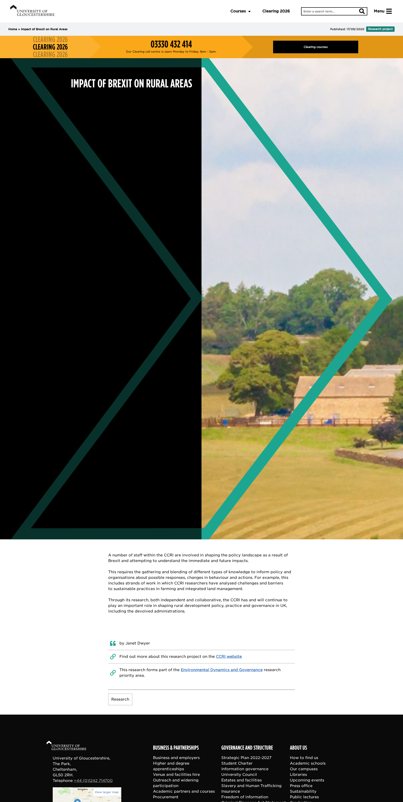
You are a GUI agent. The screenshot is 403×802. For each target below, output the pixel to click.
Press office (301, 786)
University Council (239, 774)
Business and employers (176, 757)
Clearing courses (316, 47)
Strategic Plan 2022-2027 (246, 757)
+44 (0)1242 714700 (93, 780)
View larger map (106, 792)
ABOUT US (298, 748)
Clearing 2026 (276, 11)
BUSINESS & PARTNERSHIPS (176, 748)
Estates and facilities (241, 780)
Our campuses (304, 769)
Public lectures (304, 797)
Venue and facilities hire (176, 774)
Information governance (244, 769)
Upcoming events (307, 780)
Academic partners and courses (184, 791)
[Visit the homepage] (32, 11)
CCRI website (229, 656)
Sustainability (303, 791)
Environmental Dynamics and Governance (222, 670)
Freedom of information (244, 797)
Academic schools (308, 763)
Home (12, 29)
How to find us (304, 757)
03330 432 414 (171, 44)
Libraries (298, 774)
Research (120, 699)
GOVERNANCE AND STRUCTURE (247, 748)
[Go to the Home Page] (71, 746)
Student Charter (237, 763)
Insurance (230, 791)
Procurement (165, 797)
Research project (380, 29)
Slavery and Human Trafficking (251, 786)
